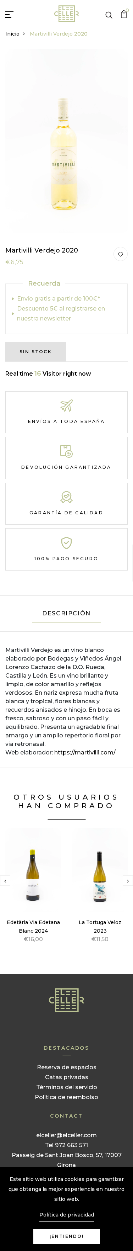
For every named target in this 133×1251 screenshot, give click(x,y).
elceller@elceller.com (66, 1135)
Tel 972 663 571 (66, 1145)
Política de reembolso (66, 1097)
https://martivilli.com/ (85, 752)
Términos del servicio (66, 1087)
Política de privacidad (66, 1215)
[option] (33, 894)
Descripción (66, 613)
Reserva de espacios (66, 1067)
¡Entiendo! (67, 1236)
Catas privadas (66, 1077)
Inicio (12, 34)
